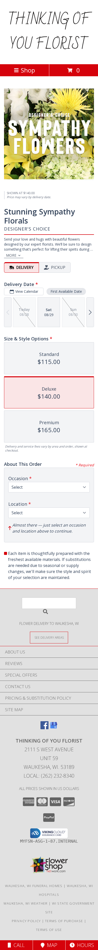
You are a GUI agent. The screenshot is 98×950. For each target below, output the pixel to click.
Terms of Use (49, 929)
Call (18, 945)
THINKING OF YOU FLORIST (49, 32)
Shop (28, 70)
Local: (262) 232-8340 (49, 775)
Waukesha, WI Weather (26, 903)
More (11, 255)
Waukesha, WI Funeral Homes (34, 886)
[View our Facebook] (44, 727)
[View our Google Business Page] (54, 727)
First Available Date (66, 291)
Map (50, 945)
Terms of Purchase (64, 921)
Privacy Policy (26, 921)
